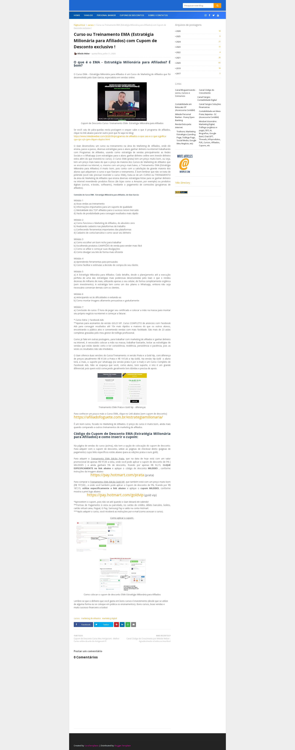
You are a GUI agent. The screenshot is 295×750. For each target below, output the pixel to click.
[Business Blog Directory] (181, 192)
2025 (198, 36)
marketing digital (109, 618)
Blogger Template (122, 745)
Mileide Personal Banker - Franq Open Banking (185, 117)
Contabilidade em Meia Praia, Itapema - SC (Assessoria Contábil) (209, 114)
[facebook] (209, 15)
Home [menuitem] (77, 15)
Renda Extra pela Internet (183, 126)
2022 (198, 52)
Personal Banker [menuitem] (106, 15)
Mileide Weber (83, 53)
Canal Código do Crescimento (206, 91)
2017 (198, 73)
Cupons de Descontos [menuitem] (132, 15)
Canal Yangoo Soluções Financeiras (210, 106)
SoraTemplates (92, 745)
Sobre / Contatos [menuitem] (158, 15)
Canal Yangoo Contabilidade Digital (207, 98)
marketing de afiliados (91, 618)
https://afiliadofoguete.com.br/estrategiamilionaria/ (118, 416)
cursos (91, 25)
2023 (198, 47)
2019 (198, 68)
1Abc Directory (182, 182)
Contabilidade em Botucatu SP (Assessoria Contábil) (185, 107)
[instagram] (205, 15)
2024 (198, 41)
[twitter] (213, 15)
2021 (198, 57)
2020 (198, 63)
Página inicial (79, 25)
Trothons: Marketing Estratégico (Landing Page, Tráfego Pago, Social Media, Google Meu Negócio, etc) (186, 137)
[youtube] (218, 15)
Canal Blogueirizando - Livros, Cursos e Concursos (185, 93)
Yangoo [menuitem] (88, 15)
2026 (198, 31)
